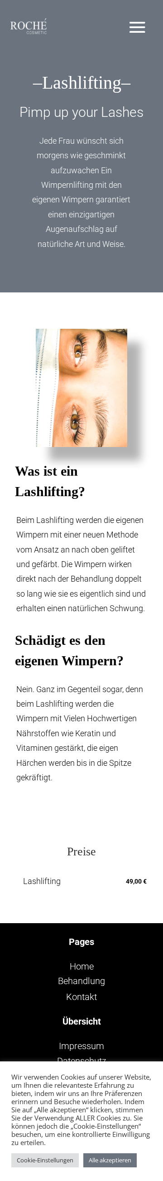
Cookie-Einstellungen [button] (45, 1160)
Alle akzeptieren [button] (110, 1160)
